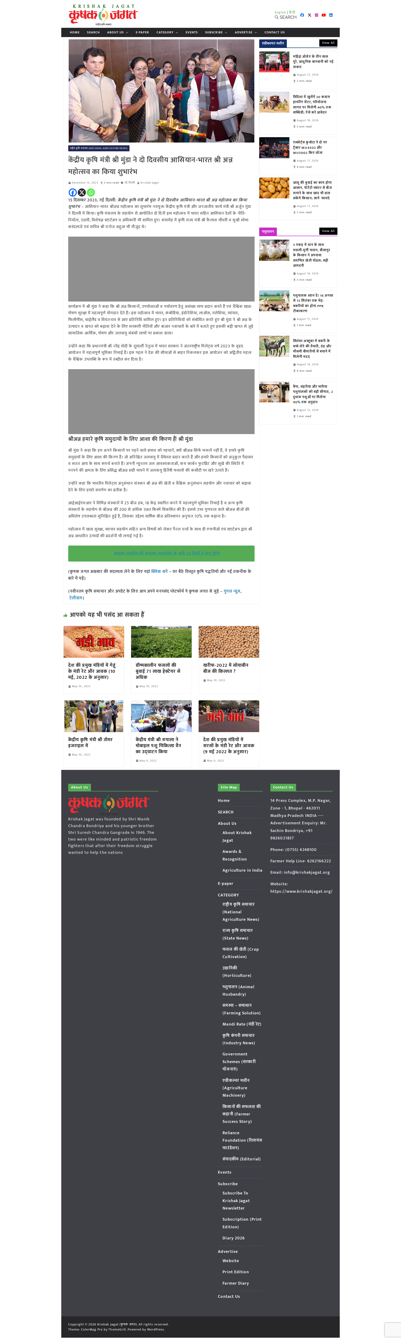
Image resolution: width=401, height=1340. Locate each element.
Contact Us (275, 32)
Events (192, 32)
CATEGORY (165, 32)
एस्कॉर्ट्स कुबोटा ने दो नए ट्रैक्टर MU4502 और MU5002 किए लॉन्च (310, 148)
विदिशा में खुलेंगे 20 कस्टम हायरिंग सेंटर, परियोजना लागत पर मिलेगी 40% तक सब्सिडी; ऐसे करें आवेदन (312, 105)
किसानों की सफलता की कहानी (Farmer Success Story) (242, 1114)
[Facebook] (73, 192)
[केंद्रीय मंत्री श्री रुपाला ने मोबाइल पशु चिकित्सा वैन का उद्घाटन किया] (161, 703)
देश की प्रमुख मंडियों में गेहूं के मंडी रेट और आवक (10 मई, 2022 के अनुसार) (92, 671)
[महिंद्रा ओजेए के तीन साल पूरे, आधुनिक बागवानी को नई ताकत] (274, 70)
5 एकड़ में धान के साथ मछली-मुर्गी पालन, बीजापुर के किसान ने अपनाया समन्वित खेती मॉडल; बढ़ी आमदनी (311, 255)
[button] (126, 32)
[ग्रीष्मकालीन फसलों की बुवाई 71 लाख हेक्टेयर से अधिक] (161, 629)
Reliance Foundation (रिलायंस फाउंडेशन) (242, 1141)
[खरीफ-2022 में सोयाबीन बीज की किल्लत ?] (229, 629)
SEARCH (93, 32)
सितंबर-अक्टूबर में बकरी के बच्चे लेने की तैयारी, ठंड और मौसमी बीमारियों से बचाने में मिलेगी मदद (312, 349)
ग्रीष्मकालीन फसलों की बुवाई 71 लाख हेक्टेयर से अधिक (158, 671)
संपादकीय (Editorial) (242, 1159)
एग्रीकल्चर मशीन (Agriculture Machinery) (236, 1088)
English (280, 12)
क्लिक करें (159, 571)
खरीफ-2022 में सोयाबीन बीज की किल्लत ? (226, 668)
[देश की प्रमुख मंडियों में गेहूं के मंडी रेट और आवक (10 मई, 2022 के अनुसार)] (94, 629)
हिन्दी (292, 12)
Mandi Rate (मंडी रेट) (242, 1024)
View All (328, 42)
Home (75, 32)
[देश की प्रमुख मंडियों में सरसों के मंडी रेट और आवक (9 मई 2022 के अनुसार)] (229, 703)
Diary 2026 (234, 1238)
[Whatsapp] (91, 192)
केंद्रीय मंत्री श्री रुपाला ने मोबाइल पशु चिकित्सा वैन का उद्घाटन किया (158, 746)
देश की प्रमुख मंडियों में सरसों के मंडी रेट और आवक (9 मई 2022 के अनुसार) (228, 746)
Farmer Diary (236, 1283)
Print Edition (236, 1272)
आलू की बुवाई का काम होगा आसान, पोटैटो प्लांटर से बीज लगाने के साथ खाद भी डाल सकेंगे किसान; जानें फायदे (312, 190)
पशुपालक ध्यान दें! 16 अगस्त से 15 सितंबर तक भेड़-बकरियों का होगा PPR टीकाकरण (313, 303)
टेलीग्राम (76, 598)
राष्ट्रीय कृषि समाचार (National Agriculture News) (99, 148)
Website (231, 1260)
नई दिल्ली (129, 183)
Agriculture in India (242, 870)
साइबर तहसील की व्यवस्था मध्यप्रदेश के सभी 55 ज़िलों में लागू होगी (167, 553)
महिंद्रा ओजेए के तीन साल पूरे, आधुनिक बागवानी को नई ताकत (313, 62)
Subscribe (214, 32)
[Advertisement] (161, 269)
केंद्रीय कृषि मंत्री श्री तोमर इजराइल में (90, 743)
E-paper (142, 32)
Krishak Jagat (150, 183)
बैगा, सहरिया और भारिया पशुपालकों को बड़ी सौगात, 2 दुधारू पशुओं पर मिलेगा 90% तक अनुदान (313, 394)
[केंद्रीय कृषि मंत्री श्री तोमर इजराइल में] (94, 703)
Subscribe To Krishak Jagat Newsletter (236, 1201)
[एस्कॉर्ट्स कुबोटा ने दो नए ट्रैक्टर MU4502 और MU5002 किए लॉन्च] (274, 156)
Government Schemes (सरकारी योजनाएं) (239, 1062)
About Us (115, 32)
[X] (82, 192)
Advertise (243, 32)
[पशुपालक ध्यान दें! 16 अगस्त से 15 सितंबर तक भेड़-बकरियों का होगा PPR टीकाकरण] (274, 311)
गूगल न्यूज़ (231, 591)
